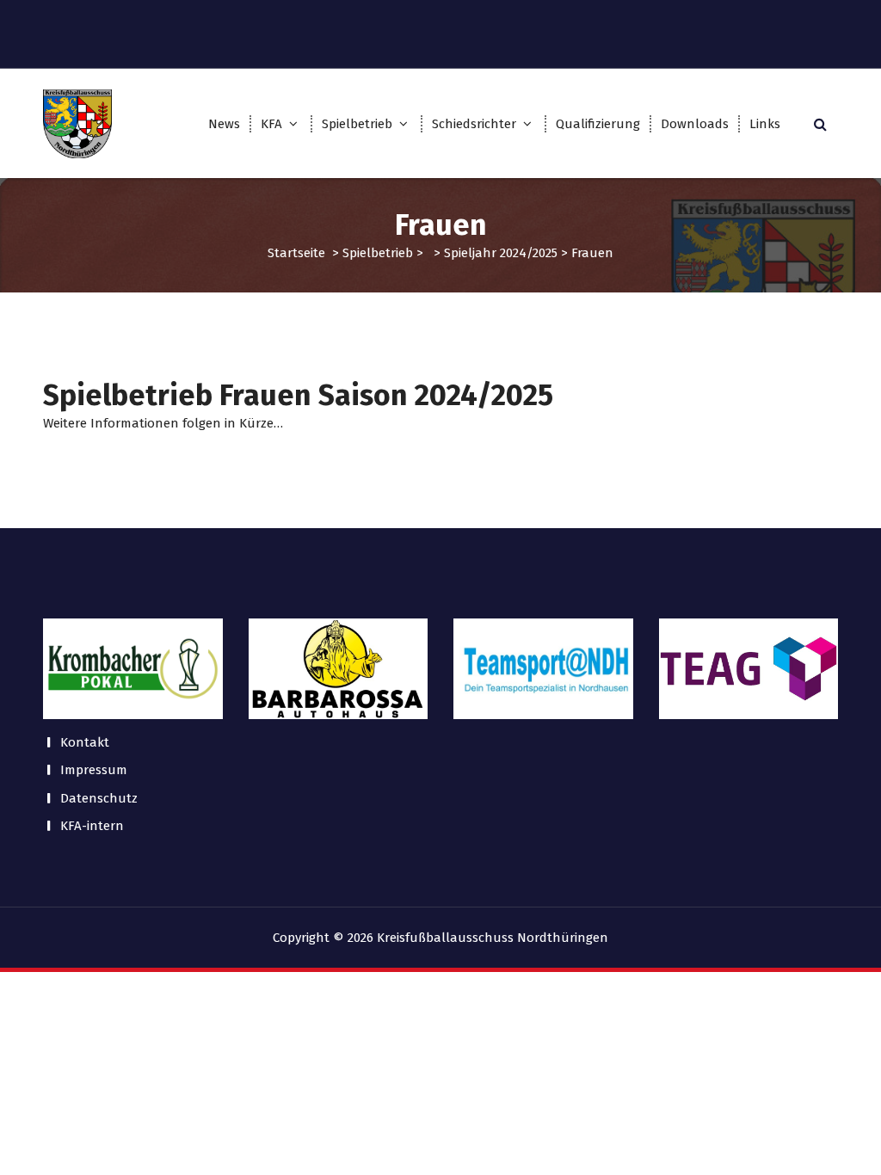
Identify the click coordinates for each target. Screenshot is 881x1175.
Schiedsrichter (474, 124)
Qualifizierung (598, 124)
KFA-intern (92, 826)
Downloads (695, 124)
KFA (271, 124)
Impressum (93, 770)
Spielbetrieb (357, 124)
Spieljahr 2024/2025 (501, 253)
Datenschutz (99, 798)
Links (764, 124)
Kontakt (84, 742)
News (224, 124)
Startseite (296, 253)
